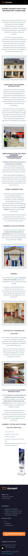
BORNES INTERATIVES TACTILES (13, 511)
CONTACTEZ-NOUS (14, 534)
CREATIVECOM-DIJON (7, 553)
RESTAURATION (9, 525)
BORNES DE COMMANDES (11, 509)
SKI (6, 521)
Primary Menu (25, 2)
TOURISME (8, 523)
